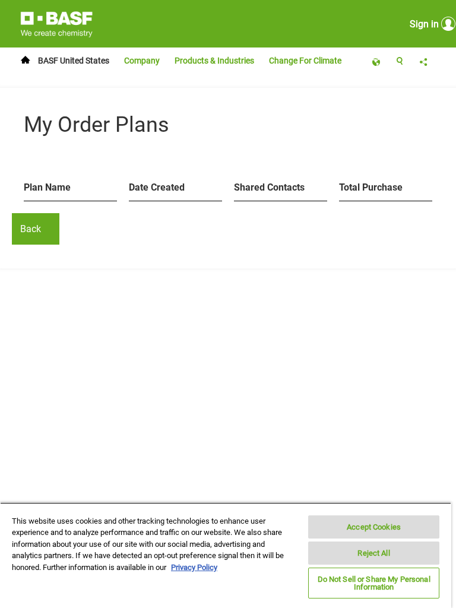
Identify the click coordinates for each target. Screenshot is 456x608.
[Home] (28, 61)
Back (30, 229)
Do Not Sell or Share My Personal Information (374, 583)
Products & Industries (214, 60)
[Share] (423, 61)
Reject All (373, 553)
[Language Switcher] (376, 61)
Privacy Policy (194, 567)
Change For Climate (306, 60)
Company (142, 60)
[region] (225, 555)
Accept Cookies (374, 526)
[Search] (399, 61)
